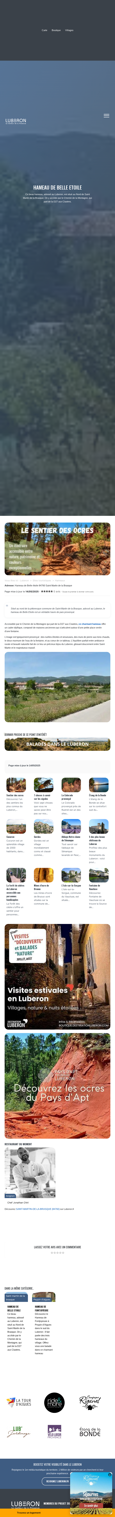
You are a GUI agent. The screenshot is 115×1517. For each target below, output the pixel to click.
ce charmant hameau (90, 624)
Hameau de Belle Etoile (14, 1308)
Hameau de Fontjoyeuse (41, 1308)
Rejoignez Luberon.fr (57, 1481)
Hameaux (60, 580)
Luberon (24, 580)
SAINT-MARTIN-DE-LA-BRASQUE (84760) (38, 1209)
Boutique (56, 30)
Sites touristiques (42, 580)
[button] (106, 117)
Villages (69, 30)
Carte (44, 30)
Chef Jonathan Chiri (18, 1202)
